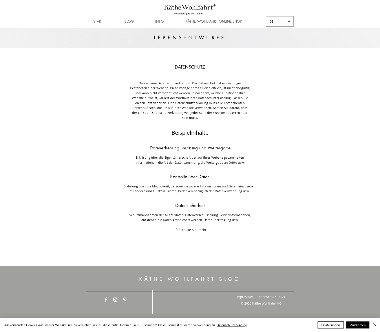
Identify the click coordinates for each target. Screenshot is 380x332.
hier (195, 230)
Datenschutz (267, 297)
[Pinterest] (125, 299)
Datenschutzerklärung (232, 325)
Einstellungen (330, 325)
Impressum (244, 297)
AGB (282, 297)
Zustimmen (358, 325)
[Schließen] (374, 324)
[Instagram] (115, 299)
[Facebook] (106, 299)
